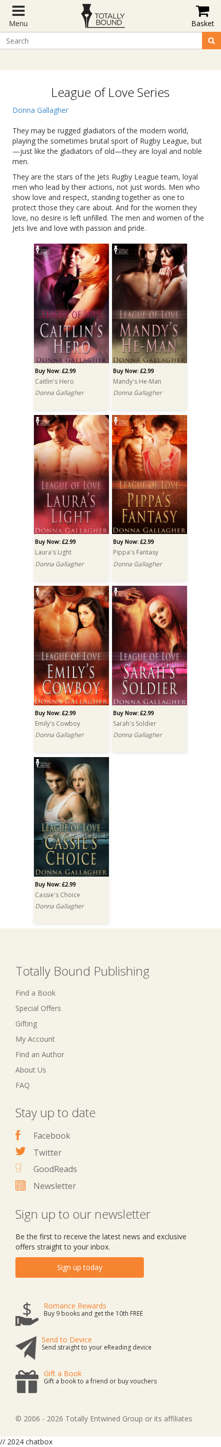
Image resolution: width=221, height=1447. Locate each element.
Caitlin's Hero (54, 381)
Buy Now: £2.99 (55, 370)
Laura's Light (53, 552)
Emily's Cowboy (57, 723)
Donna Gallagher (40, 110)
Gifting (26, 1023)
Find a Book (35, 993)
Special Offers (38, 1008)
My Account (35, 1039)
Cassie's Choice (57, 894)
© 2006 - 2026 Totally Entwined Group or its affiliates (103, 1418)
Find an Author (39, 1054)
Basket (202, 23)
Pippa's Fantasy (135, 552)
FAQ (22, 1085)
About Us (30, 1070)
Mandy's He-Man (137, 381)
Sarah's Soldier (134, 723)
